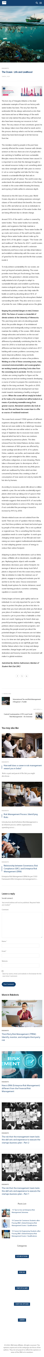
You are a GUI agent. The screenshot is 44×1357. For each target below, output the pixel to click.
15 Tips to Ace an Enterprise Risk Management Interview (23, 1211)
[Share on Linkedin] (26, 676)
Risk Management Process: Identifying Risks (21, 815)
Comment (5, 910)
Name (4, 941)
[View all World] (22, 1258)
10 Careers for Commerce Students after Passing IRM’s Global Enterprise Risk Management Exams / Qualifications (26, 1223)
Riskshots (5, 68)
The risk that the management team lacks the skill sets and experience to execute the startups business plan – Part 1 (21, 1191)
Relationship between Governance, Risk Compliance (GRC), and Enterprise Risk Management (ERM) (21, 869)
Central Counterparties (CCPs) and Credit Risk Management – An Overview (18, 715)
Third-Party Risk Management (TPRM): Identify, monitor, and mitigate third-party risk (21, 1037)
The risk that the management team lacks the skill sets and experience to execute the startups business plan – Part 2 (21, 1140)
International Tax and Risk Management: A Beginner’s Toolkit (27, 701)
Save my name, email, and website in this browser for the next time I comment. (21, 975)
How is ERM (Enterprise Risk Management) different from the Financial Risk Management (21, 1089)
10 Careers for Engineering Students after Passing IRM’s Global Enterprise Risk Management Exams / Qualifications (26, 1233)
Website (5, 961)
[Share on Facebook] (17, 676)
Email (4, 951)
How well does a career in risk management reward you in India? (23, 767)
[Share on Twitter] (22, 676)
